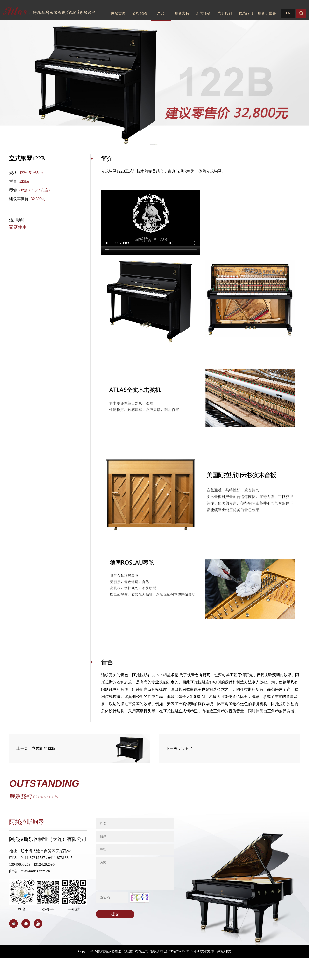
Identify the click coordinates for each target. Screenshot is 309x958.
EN (288, 13)
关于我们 (224, 13)
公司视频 (139, 13)
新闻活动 (203, 13)
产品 (160, 13)
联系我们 (246, 13)
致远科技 (224, 951)
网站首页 (118, 13)
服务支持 (182, 13)
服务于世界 (267, 13)
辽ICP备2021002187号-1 (181, 951)
